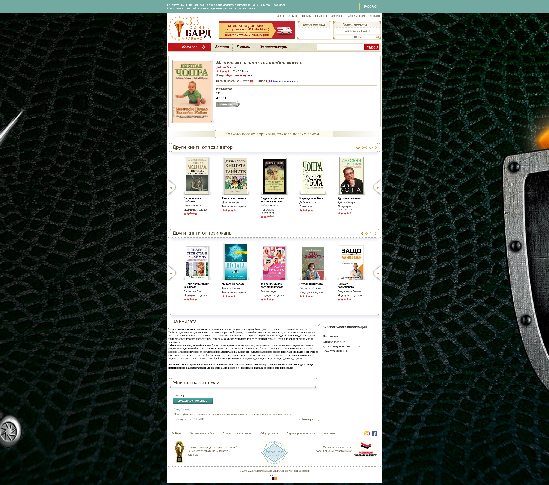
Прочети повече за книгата (232, 81)
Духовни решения (349, 198)
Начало (280, 15)
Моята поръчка (355, 24)
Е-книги (243, 47)
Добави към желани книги (284, 81)
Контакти (375, 15)
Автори (222, 47)
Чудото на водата (233, 284)
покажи (357, 36)
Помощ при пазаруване (329, 15)
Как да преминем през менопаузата (272, 286)
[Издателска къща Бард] (189, 28)
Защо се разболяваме (346, 286)
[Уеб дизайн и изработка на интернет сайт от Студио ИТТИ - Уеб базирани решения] (274, 477)
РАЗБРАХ (370, 6)
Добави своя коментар (192, 400)
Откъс (261, 81)
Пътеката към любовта (193, 200)
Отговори (307, 419)
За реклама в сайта (202, 433)
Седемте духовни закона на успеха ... (273, 200)
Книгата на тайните (234, 198)
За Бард (293, 15)
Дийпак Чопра (226, 67)
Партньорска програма (301, 433)
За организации (273, 47)
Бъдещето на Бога (311, 198)
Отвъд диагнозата (311, 284)
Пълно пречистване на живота (196, 286)
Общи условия (357, 15)
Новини (306, 15)
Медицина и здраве (238, 75)
